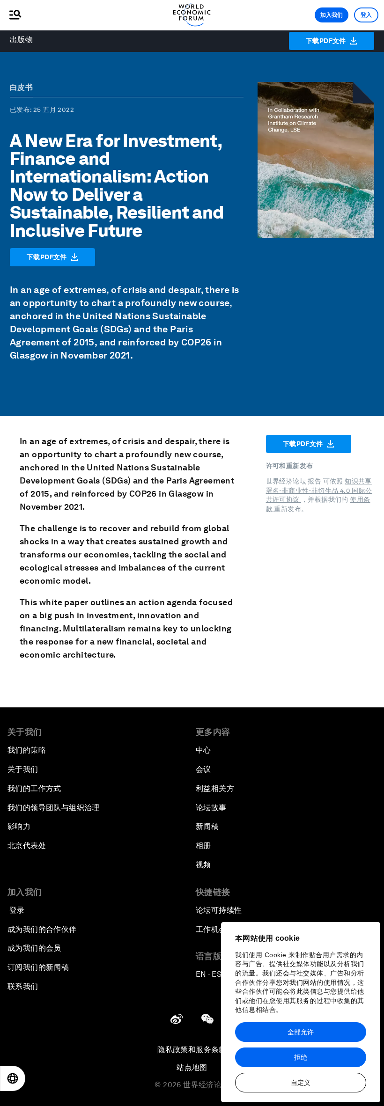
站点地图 (192, 1067)
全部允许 (301, 1032)
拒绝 (300, 1057)
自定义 (300, 1082)
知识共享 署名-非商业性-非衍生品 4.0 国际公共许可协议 (319, 490)
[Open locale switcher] (12, 1078)
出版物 (21, 39)
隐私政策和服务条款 (192, 1049)
